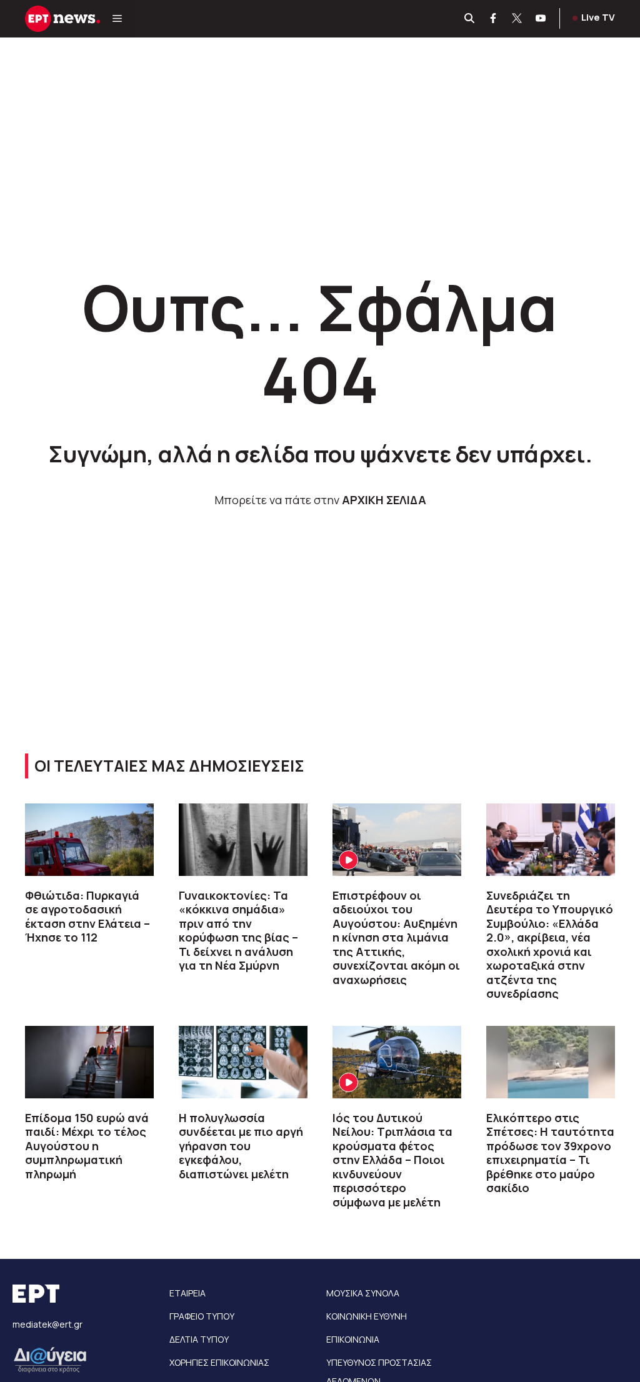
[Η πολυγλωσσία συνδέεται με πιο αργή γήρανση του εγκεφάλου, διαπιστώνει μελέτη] (243, 1062)
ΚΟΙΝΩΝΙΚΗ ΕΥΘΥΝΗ (366, 1316)
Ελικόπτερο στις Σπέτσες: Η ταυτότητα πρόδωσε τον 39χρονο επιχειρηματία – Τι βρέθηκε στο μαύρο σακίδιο (550, 1153)
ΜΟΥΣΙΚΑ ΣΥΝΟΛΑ (362, 1293)
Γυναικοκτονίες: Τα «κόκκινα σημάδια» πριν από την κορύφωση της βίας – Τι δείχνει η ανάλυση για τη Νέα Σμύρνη (238, 930)
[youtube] (541, 18)
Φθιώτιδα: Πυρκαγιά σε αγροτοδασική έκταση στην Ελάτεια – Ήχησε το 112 (87, 916)
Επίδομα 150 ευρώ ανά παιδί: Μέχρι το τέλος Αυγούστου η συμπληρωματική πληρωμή (87, 1145)
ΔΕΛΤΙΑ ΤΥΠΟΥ (199, 1339)
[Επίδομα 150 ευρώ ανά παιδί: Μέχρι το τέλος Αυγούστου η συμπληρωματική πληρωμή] (89, 1062)
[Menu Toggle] (117, 19)
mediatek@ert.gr (47, 1324)
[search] (470, 18)
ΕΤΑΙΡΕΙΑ (187, 1293)
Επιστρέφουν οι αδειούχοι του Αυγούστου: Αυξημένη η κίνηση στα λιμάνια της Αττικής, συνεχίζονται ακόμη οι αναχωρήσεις (396, 937)
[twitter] (517, 18)
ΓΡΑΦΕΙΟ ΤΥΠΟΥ (201, 1316)
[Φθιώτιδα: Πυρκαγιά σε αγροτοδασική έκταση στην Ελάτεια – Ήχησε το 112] (89, 839)
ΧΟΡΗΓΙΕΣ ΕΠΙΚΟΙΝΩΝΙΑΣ (219, 1362)
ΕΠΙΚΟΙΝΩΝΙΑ (352, 1339)
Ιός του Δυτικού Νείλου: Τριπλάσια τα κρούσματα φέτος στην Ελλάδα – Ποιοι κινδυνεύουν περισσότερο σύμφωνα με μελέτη (392, 1160)
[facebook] (493, 18)
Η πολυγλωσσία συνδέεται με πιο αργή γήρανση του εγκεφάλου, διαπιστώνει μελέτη (241, 1145)
